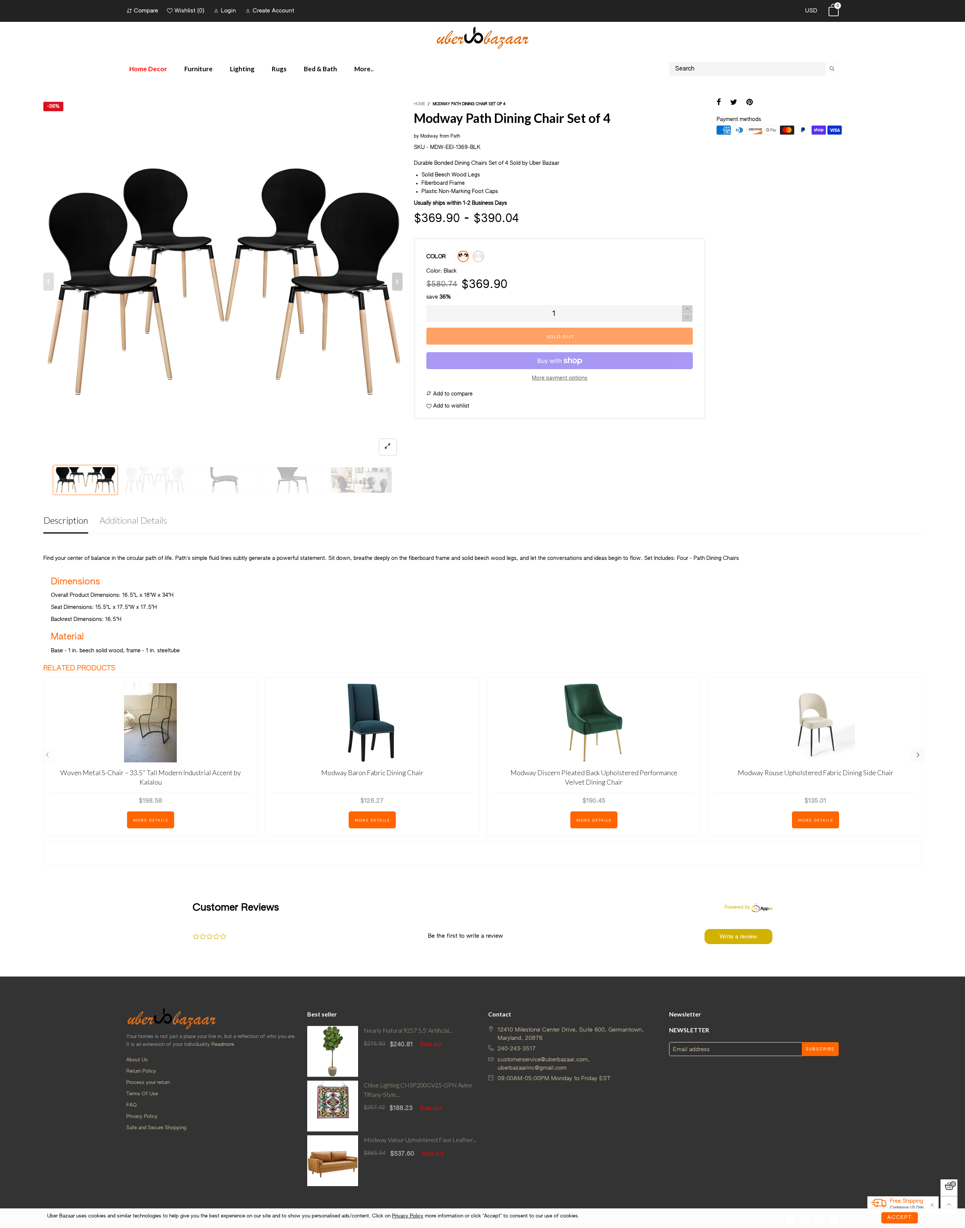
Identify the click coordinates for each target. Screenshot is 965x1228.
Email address (691, 1049)
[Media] (388, 446)
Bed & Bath (320, 69)
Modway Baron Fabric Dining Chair (372, 772)
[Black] (463, 256)
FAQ (131, 1105)
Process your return (148, 1082)
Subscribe (820, 1049)
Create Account (273, 11)
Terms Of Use (142, 1094)
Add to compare (452, 394)
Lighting (242, 69)
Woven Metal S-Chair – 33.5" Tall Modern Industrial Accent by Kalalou (150, 777)
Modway (429, 136)
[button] (48, 282)
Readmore (222, 1044)
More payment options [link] (559, 378)
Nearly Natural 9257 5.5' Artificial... (408, 1030)
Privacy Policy (142, 1116)
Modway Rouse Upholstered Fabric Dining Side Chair (815, 772)
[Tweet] (733, 103)
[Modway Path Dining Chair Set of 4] (223, 281)
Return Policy (141, 1071)
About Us (137, 1060)
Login (228, 11)
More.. (364, 69)
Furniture (198, 69)
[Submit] (832, 69)
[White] (478, 256)
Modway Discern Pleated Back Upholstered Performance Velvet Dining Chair (593, 777)
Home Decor (148, 69)
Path (455, 136)
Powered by (737, 907)
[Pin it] (749, 103)
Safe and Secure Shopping (156, 1127)
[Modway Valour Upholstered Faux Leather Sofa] (332, 1160)
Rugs (279, 69)
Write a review (738, 937)
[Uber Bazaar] (482, 37)
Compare (146, 11)
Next (917, 755)
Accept (899, 1217)
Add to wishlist (450, 406)
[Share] (719, 103)
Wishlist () (189, 11)
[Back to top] (948, 1204)
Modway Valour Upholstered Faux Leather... (420, 1139)
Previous (47, 755)
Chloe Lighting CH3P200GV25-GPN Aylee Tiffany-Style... (418, 1089)
